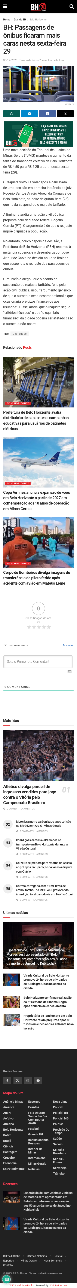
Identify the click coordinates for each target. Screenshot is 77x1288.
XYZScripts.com (59, 1285)
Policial (58, 1107)
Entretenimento (14, 1168)
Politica (58, 1124)
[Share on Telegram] (29, 113)
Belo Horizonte (38, 19)
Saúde (57, 1138)
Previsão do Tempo (61, 1131)
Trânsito (59, 1173)
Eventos (33, 1107)
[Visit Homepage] (38, 6)
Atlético (8, 1124)
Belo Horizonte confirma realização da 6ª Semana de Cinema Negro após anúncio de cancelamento (48, 1002)
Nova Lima (60, 1101)
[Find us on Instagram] (28, 1080)
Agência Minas (13, 1101)
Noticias (34, 1169)
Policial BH (60, 1113)
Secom (57, 1144)
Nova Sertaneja (53, 1260)
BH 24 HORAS (11, 1256)
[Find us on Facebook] (7, 1080)
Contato (8, 1265)
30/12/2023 (10, 60)
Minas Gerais (37, 1163)
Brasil (7, 1140)
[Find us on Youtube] (38, 1080)
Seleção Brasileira (59, 1151)
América (9, 1107)
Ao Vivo (8, 1118)
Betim (7, 1135)
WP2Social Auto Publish (22, 1285)
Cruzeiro (9, 1157)
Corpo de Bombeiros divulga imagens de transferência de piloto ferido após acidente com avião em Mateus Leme (36, 577)
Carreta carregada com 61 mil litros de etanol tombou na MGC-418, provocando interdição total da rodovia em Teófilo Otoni (44, 890)
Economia (10, 1163)
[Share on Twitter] (65, 113)
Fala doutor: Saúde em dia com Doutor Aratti (37, 1118)
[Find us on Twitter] (17, 1080)
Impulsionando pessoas (38, 1141)
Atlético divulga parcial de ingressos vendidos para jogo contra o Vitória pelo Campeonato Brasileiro (29, 794)
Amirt (7, 1113)
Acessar (67, 645)
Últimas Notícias (37, 1256)
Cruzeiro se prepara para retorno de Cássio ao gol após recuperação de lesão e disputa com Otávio (44, 867)
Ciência (8, 1146)
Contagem (10, 1152)
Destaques (20, 333)
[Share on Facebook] (47, 113)
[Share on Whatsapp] (11, 113)
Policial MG (61, 1118)
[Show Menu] (5, 6)
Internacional (37, 1158)
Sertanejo (60, 1168)
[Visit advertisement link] (38, 134)
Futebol (33, 1128)
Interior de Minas (35, 1150)
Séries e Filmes (58, 1160)
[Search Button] (72, 6)
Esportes (34, 1101)
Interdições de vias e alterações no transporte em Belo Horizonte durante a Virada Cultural (42, 844)
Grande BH (20, 19)
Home (6, 19)
